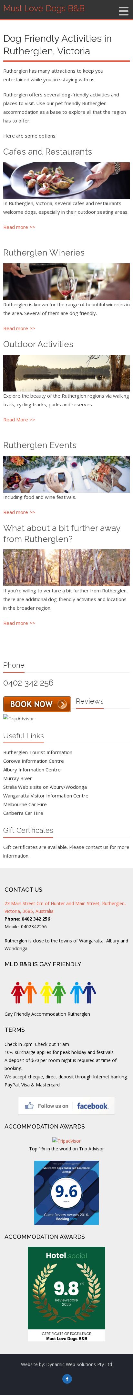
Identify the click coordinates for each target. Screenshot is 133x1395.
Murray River (17, 778)
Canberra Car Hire (23, 813)
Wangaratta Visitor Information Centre (45, 795)
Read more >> (19, 227)
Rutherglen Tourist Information (37, 752)
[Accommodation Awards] (66, 1294)
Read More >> (19, 419)
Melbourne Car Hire (25, 804)
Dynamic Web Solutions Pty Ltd (79, 1364)
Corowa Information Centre (33, 761)
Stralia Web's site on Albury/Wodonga (45, 787)
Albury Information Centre (32, 769)
